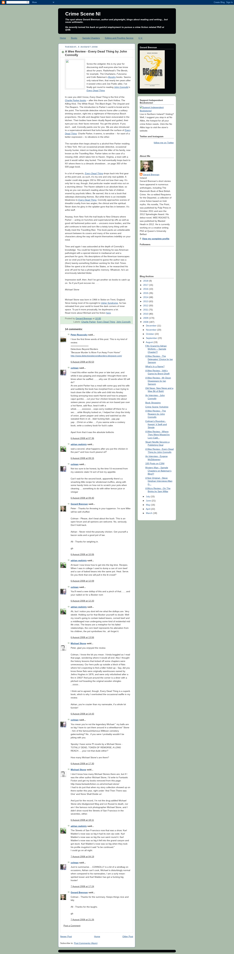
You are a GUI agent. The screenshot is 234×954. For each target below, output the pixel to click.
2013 (146, 301)
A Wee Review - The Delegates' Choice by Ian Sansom (159, 359)
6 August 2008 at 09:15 (82, 458)
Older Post (127, 936)
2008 (146, 322)
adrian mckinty (79, 444)
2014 (146, 297)
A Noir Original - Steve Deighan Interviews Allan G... (158, 481)
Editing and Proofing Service (119, 38)
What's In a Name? (155, 366)
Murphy (112, 77)
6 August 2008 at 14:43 (82, 713)
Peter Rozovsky (79, 334)
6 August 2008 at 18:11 (82, 820)
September (152, 338)
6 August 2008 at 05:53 (82, 362)
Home (63, 38)
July (148, 496)
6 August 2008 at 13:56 (82, 637)
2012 (146, 305)
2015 (146, 293)
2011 (146, 309)
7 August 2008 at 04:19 (82, 856)
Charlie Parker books (75, 100)
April (148, 509)
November (151, 329)
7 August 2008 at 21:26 (82, 919)
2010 (146, 314)
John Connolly (121, 87)
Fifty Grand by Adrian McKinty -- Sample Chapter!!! (156, 349)
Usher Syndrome (109, 303)
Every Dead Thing (96, 90)
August (149, 342)
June (149, 500)
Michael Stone (78, 643)
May (148, 504)
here (108, 313)
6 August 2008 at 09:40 (82, 498)
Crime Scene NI (82, 13)
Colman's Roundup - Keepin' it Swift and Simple (156, 424)
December (151, 325)
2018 (146, 280)
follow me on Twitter (164, 142)
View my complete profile (155, 238)
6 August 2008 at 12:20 (82, 601)
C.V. (140, 38)
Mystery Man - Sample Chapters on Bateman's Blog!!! (158, 470)
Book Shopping (153, 402)
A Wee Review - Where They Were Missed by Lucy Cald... (157, 434)
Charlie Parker (88, 321)
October (150, 334)
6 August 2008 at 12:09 (82, 581)
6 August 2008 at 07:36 (82, 438)
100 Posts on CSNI (154, 463)
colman (75, 368)
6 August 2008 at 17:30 (82, 763)
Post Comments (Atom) (86, 943)
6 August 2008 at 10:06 (82, 554)
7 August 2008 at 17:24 (82, 886)
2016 (146, 289)
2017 (146, 285)
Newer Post (66, 936)
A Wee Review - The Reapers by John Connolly (155, 414)
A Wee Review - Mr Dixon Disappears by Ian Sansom (158, 380)
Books (74, 38)
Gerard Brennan (79, 504)
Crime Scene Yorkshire (156, 407)
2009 (146, 318)
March (149, 513)
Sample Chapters (91, 38)
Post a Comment (72, 925)
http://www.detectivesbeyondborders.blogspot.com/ (96, 355)
